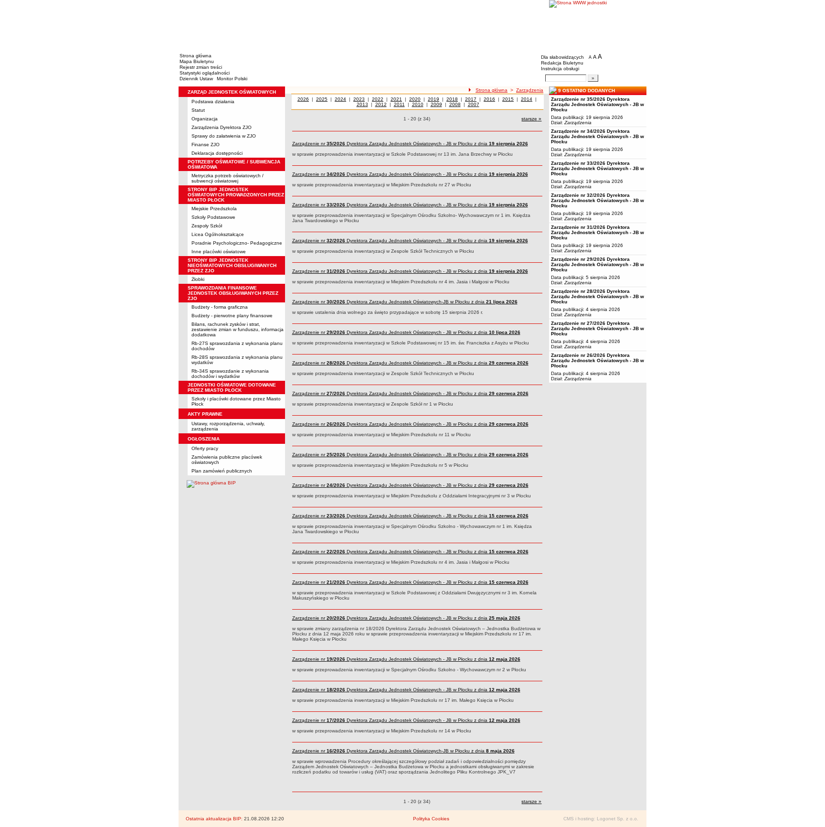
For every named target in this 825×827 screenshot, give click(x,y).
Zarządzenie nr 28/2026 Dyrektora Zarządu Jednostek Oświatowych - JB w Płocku (597, 296)
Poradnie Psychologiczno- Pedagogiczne (236, 243)
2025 (322, 99)
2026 (303, 99)
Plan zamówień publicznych (221, 470)
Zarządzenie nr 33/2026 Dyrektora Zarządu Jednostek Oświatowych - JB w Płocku (597, 168)
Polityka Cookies (431, 818)
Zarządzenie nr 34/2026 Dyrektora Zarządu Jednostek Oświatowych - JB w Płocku (597, 136)
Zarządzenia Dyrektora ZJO (221, 127)
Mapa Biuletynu (197, 61)
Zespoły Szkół (206, 225)
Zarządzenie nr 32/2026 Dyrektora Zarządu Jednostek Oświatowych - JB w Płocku (597, 200)
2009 (436, 104)
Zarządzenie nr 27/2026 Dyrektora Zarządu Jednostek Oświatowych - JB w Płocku (597, 328)
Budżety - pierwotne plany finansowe (232, 315)
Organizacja (204, 118)
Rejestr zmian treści (201, 67)
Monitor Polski (232, 78)
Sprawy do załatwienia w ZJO (223, 136)
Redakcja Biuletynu (562, 62)
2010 (417, 104)
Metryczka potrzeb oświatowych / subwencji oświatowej (227, 178)
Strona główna (196, 55)
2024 (340, 99)
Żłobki (197, 279)
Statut (198, 110)
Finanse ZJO (205, 144)
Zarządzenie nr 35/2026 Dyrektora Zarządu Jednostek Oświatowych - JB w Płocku (597, 104)
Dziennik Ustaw (196, 78)
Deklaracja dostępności (217, 153)
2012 (381, 104)
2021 (396, 99)
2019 (433, 99)
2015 (508, 99)
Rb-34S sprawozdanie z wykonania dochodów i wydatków (230, 373)
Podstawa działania (212, 101)
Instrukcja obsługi (560, 68)
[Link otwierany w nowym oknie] (597, 25)
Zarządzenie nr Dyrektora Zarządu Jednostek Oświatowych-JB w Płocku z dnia (405, 301)
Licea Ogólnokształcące (217, 234)
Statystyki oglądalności (205, 72)
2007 (473, 104)
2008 (455, 104)
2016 (489, 99)
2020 (415, 99)
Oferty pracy (204, 448)
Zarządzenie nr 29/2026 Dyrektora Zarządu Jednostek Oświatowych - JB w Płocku (597, 264)
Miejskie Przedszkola (214, 208)
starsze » (531, 118)
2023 (359, 99)
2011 (399, 104)
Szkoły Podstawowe (213, 217)
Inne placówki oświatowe (218, 251)
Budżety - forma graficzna (219, 307)
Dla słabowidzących (562, 57)
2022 (377, 99)
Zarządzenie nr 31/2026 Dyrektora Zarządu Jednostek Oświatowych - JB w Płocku (597, 232)
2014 (526, 99)
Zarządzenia (529, 90)
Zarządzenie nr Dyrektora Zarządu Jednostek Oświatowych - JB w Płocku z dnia (410, 143)
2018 (452, 99)
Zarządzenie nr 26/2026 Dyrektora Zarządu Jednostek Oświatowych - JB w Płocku (597, 360)
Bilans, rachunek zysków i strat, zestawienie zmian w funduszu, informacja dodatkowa (237, 329)
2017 (470, 99)
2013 (362, 104)
